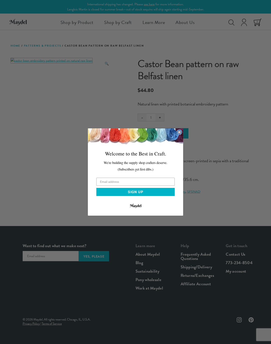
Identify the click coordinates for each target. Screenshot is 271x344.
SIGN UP (135, 191)
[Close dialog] (179, 132)
